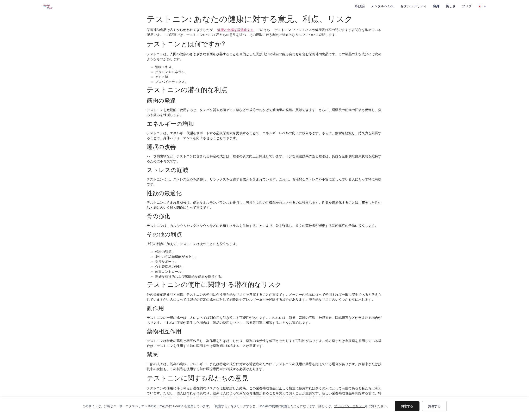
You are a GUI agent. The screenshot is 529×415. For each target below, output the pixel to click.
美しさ (451, 6)
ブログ (467, 6)
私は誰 (360, 6)
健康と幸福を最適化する (235, 30)
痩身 (436, 6)
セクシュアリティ (413, 6)
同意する (407, 406)
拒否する (434, 406)
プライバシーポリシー (349, 406)
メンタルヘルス (382, 6)
